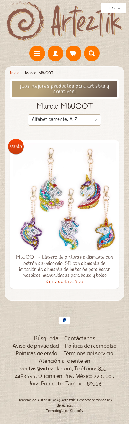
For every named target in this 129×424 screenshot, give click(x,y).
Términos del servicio (88, 354)
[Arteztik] (64, 21)
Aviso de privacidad (36, 346)
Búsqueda (46, 339)
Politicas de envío (36, 354)
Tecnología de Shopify (64, 411)
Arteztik (68, 400)
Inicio (14, 73)
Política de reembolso (90, 346)
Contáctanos (79, 339)
